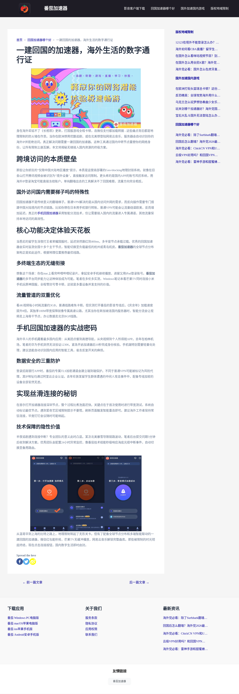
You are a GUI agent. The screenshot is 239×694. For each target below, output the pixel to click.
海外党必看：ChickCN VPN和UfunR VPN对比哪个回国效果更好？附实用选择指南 (198, 148)
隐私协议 (91, 623)
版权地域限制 (220, 8)
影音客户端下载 (134, 8)
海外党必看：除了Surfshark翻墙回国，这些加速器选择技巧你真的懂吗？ (198, 134)
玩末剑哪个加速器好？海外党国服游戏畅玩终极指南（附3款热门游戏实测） (198, 108)
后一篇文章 (139, 582)
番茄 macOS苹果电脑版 (22, 623)
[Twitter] (26, 561)
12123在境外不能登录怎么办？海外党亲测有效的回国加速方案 (198, 42)
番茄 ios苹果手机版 (19, 629)
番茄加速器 (55, 8)
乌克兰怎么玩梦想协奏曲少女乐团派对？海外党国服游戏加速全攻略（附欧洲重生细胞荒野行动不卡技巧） (198, 102)
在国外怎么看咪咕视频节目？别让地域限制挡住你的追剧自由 (198, 55)
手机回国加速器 (47, 213)
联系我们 (91, 634)
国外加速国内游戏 (193, 8)
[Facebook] (19, 561)
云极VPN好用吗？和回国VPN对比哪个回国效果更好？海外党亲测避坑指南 (198, 155)
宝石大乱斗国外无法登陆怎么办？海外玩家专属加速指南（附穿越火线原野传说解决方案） (198, 115)
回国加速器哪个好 (163, 8)
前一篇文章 (32, 582)
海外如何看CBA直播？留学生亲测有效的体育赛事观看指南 (198, 49)
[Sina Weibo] (33, 561)
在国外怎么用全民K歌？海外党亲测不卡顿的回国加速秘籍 (198, 62)
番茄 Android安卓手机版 (23, 634)
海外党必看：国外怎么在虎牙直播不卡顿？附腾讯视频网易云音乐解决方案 (198, 69)
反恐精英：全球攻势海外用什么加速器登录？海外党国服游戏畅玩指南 (198, 95)
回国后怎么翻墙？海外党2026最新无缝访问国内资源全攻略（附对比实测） (198, 141)
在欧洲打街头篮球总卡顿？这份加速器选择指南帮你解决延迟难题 (198, 88)
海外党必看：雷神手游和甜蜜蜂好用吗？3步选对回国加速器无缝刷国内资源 (198, 161)
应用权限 (91, 629)
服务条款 (91, 617)
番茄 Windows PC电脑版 (23, 617)
